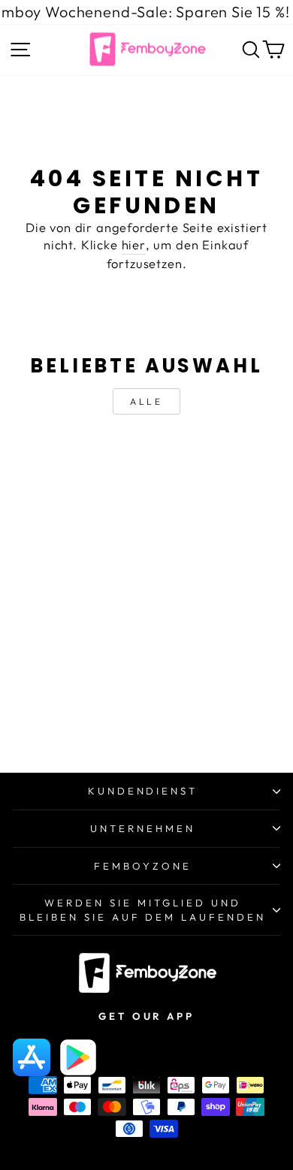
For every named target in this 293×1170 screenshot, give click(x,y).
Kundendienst (143, 791)
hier (134, 244)
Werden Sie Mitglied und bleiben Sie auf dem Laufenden (143, 910)
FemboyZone (143, 866)
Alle (146, 401)
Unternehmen (142, 828)
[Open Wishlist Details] (232, 52)
